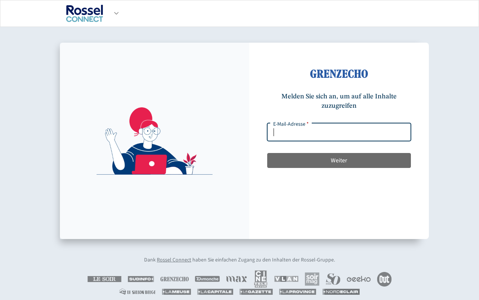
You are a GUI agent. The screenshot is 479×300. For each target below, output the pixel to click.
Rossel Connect (174, 260)
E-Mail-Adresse (291, 124)
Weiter (339, 160)
